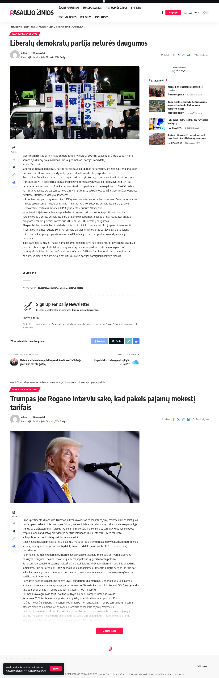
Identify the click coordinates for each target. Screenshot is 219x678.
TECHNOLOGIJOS (175, 128)
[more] (162, 12)
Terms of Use (58, 324)
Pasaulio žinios (31, 12)
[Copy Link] (183, 55)
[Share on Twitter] (178, 55)
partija (80, 287)
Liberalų (63, 287)
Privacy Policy (112, 324)
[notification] (185, 12)
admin (24, 52)
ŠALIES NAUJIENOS (176, 94)
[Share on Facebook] (173, 55)
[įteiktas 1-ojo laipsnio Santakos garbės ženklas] (157, 91)
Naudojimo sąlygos (37, 670)
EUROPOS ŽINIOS (175, 143)
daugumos (42, 287)
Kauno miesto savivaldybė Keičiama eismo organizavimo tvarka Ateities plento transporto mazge (187, 105)
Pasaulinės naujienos (24, 34)
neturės (72, 287)
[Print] (188, 55)
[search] (190, 12)
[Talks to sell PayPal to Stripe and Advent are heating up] (157, 124)
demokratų (53, 287)
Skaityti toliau (109, 630)
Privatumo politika (14, 670)
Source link (29, 272)
